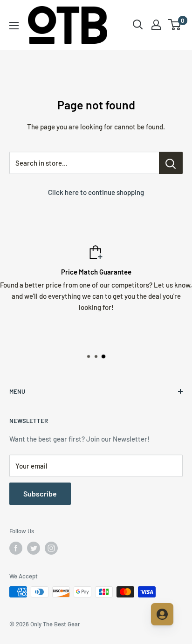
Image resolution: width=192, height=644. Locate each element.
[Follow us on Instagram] (51, 548)
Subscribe (40, 493)
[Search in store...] (171, 163)
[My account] (156, 25)
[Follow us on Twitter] (33, 548)
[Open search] (138, 25)
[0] (175, 24)
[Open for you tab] (162, 614)
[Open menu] (14, 25)
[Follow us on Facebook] (15, 548)
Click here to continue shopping (96, 192)
